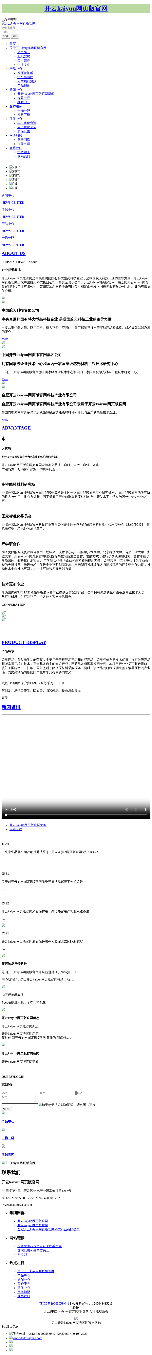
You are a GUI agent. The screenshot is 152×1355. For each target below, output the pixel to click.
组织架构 (23, 56)
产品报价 (23, 85)
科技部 (22, 1254)
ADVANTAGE (16, 427)
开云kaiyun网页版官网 (32, 1221)
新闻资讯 (11, 707)
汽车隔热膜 (25, 77)
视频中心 (23, 102)
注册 (14, 36)
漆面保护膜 (25, 73)
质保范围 (23, 131)
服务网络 (23, 139)
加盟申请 (23, 143)
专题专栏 (23, 98)
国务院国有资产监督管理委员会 (39, 1246)
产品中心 (16, 68)
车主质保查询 (26, 123)
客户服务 (16, 106)
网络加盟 (16, 135)
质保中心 (16, 118)
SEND (6, 1109)
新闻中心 (16, 89)
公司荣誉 (23, 60)
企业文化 (23, 64)
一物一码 (23, 110)
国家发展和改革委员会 (33, 1250)
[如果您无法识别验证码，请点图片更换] (67, 1105)
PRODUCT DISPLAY (24, 642)
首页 (13, 43)
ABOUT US (14, 253)
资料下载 (23, 114)
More (5, 339)
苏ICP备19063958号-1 (54, 1303)
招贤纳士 (23, 152)
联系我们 (16, 148)
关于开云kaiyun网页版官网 (28, 48)
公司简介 (23, 52)
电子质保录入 (26, 127)
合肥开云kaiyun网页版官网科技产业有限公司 (48, 1229)
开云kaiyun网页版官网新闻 (35, 93)
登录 (5, 36)
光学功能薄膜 (26, 81)
